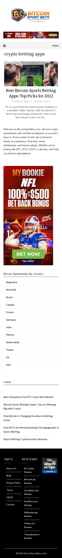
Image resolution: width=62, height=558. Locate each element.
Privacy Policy (13, 482)
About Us (11, 468)
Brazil (9, 297)
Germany (11, 319)
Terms (9, 490)
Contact (10, 504)
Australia (11, 289)
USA (8, 364)
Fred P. (46, 101)
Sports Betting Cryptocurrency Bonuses (25, 439)
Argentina (11, 282)
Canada (10, 304)
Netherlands (13, 342)
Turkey (10, 349)
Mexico (10, 334)
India (8, 327)
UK (7, 357)
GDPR (9, 497)
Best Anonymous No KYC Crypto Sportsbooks (28, 396)
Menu (55, 45)
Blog (8, 475)
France (10, 312)
